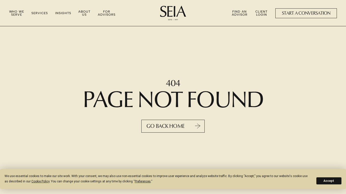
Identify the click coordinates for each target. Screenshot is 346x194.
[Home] (173, 13)
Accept (328, 181)
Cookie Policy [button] (40, 181)
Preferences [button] (143, 181)
